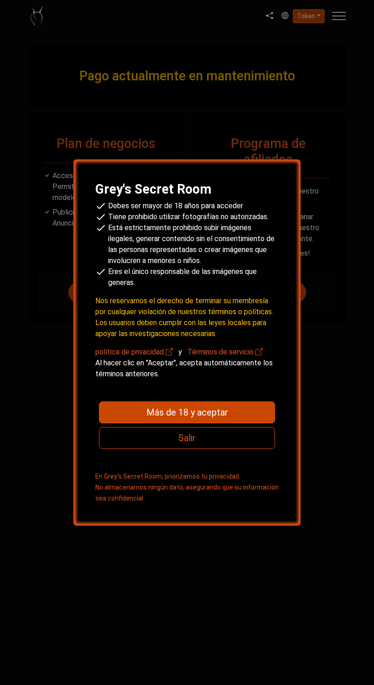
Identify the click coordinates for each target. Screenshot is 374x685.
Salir (187, 437)
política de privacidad (130, 352)
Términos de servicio (221, 352)
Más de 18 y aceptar (187, 412)
